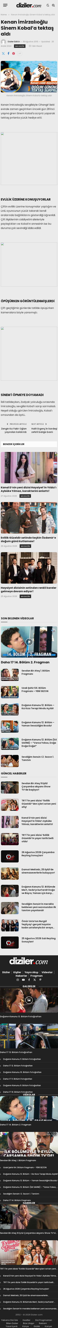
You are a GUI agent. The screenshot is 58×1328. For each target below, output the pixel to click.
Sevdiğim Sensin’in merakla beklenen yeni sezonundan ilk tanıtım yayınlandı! (39, 907)
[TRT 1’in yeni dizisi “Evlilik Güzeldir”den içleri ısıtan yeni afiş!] (10, 805)
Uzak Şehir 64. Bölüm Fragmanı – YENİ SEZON (35, 689)
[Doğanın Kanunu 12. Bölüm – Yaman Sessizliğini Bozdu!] (10, 726)
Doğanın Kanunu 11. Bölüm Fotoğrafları (22, 1059)
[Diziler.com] (29, 5)
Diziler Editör (14, 41)
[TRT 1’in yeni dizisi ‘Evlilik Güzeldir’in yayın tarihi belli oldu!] (10, 839)
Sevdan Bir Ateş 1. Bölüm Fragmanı (18, 1160)
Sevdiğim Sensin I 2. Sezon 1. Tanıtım (21, 1193)
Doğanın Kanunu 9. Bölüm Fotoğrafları (22, 1085)
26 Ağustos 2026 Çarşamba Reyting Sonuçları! (38, 854)
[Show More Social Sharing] (19, 53)
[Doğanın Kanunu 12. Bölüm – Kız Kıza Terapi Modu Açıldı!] (10, 709)
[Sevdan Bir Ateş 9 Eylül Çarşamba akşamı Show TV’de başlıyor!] (10, 787)
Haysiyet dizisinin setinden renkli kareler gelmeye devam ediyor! (28, 589)
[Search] (53, 5)
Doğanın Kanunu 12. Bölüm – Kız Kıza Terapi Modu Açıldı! (38, 707)
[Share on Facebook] (8, 53)
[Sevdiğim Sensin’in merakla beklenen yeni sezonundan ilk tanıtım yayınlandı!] (10, 908)
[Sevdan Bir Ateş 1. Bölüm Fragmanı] (10, 675)
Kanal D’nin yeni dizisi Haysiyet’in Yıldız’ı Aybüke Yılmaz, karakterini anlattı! (28, 489)
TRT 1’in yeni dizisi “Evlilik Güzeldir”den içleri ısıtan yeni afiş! (39, 804)
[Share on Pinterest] (13, 53)
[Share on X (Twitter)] (3, 53)
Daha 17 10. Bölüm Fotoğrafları (18, 1092)
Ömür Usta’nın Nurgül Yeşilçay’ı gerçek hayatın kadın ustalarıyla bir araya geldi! (37, 926)
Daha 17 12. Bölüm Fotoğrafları (18, 1065)
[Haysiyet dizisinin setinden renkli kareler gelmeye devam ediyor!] (29, 568)
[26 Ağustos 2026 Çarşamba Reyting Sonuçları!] (10, 856)
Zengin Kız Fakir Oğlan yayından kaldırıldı (14, 430)
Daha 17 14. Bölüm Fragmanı (17, 1200)
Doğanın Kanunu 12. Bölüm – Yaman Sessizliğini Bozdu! (38, 724)
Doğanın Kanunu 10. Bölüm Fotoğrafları (22, 1072)
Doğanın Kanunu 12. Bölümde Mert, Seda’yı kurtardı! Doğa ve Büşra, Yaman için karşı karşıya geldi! (38, 891)
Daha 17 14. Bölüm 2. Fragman (25, 662)
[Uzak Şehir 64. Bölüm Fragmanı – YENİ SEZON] (10, 692)
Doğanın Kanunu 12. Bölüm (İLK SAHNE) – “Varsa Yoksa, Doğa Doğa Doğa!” (39, 743)
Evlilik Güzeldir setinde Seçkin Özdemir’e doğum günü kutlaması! (28, 539)
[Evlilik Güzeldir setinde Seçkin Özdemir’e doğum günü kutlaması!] (29, 517)
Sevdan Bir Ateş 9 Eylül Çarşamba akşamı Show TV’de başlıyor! (36, 786)
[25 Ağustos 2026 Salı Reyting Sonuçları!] (10, 942)
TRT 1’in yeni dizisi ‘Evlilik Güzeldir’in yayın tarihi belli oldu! (37, 838)
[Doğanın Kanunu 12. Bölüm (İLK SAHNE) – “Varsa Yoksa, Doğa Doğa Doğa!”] (10, 744)
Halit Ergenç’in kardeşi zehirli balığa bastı (44, 430)
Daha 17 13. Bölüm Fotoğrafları (16, 1052)
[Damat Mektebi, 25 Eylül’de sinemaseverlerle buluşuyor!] (10, 874)
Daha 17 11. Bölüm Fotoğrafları (17, 1079)
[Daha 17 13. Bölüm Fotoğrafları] (29, 1036)
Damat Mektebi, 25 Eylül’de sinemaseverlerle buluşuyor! (38, 871)
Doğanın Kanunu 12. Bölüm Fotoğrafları (20, 1016)
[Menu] (5, 5)
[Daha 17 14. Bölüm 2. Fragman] (29, 642)
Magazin (19, 46)
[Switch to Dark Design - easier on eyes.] (48, 5)
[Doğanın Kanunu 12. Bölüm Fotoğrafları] (29, 1000)
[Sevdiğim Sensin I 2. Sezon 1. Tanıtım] (10, 761)
